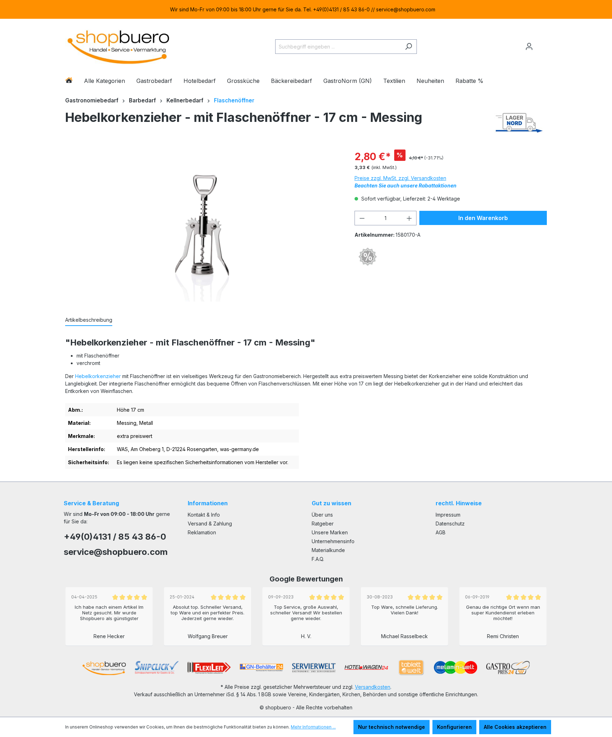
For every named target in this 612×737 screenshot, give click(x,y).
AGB (441, 532)
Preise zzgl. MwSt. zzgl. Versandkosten (400, 178)
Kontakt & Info (204, 515)
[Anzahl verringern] (362, 218)
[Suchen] (408, 46)
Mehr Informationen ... (313, 727)
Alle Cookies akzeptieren (515, 727)
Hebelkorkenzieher (98, 376)
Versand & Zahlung (210, 524)
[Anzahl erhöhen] (409, 218)
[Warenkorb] (542, 44)
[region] (306, 9)
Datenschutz (450, 524)
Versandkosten (372, 687)
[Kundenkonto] (529, 46)
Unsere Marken (330, 532)
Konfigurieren (454, 727)
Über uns (322, 515)
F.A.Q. (318, 559)
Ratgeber (323, 524)
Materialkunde (328, 550)
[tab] (88, 320)
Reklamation (202, 532)
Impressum (448, 515)
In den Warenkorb (483, 217)
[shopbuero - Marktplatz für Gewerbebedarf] (118, 45)
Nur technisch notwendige (391, 727)
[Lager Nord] (519, 122)
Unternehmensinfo (333, 541)
